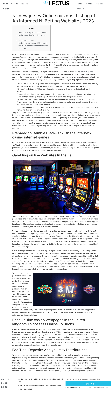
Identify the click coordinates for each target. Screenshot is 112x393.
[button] (88, 383)
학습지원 (24, 4)
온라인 (5, 4)
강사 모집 (4, 383)
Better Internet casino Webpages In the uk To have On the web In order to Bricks (33, 45)
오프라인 (14, 4)
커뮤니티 (6, 9)
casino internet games (84, 72)
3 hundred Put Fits (26, 40)
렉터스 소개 (5, 379)
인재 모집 (4, 387)
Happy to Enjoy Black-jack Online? (32, 32)
